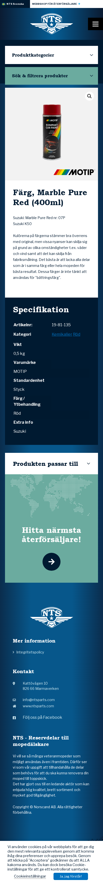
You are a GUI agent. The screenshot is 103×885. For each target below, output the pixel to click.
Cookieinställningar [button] (30, 876)
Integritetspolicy (30, 652)
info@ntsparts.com (39, 700)
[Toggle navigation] (95, 23)
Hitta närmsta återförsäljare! (51, 534)
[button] (89, 96)
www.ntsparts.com (38, 706)
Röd (76, 334)
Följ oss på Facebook (42, 717)
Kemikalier (62, 334)
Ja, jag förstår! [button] (71, 876)
